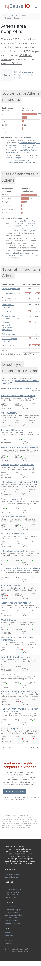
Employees (27, 388)
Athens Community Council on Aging (18, 691)
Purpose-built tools (12, 938)
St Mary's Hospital (31, 145)
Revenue (20, 388)
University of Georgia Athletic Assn (17, 464)
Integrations (9, 941)
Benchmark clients (12, 892)
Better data (9, 935)
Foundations (7, 311)
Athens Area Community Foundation (18, 395)
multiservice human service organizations (21, 162)
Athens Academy (9, 413)
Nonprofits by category (13, 874)
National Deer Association (13, 516)
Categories (18, 78)
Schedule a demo (15, 791)
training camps (21, 255)
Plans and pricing (11, 897)
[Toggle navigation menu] (36, 6)
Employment (19, 75)
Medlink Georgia (12, 147)
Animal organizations (10, 334)
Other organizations (12, 923)
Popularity (11, 388)
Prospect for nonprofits (13, 886)
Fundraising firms (11, 918)
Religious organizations (11, 289)
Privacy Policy (26, 951)
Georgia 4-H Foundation (12, 430)
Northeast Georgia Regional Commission (20, 568)
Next (32, 748)
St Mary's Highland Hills (12, 499)
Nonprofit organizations (14, 915)
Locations (26, 15)
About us (8, 943)
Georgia (8, 18)
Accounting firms (11, 907)
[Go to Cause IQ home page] (16, 6)
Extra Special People (10, 585)
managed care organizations (24, 158)
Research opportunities (14, 889)
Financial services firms (13, 912)
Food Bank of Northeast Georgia (16, 657)
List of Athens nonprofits (23, 72)
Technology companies (13, 910)
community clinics (12, 160)
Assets (35, 388)
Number (27, 284)
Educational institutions (11, 293)
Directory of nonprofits (11, 15)
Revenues (29, 75)
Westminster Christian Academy (16, 603)
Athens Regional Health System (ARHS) (19, 482)
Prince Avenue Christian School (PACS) (19, 447)
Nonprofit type (8, 284)
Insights (8, 933)
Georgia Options (9, 674)
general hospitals (14, 253)
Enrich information (11, 895)
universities (26, 253)
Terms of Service (11, 951)
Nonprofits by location (13, 877)
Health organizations (10, 345)
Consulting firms (11, 920)
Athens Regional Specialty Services (17, 551)
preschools (24, 160)
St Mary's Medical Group (12, 534)
